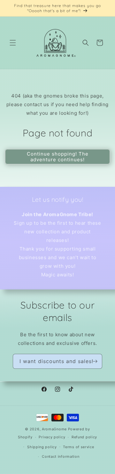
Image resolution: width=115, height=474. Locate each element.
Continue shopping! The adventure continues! (57, 157)
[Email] (95, 361)
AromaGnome (54, 429)
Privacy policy (52, 437)
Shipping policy (42, 447)
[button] (13, 43)
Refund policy (84, 437)
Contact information (60, 456)
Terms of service (78, 447)
